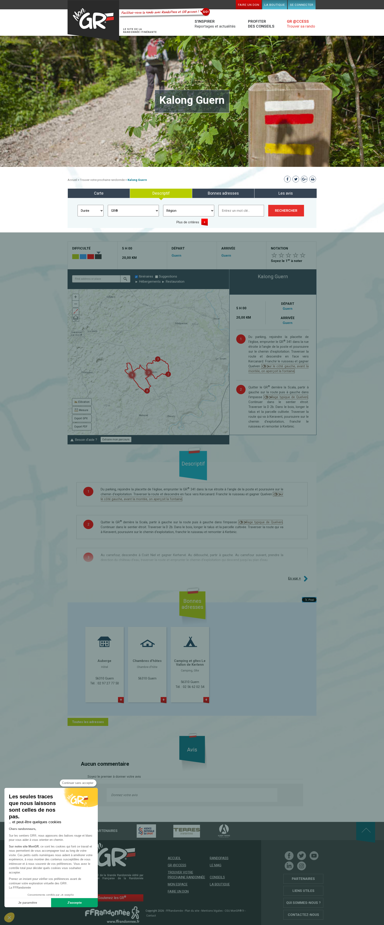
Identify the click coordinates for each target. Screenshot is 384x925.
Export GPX (81, 418)
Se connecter (301, 4)
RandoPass (219, 858)
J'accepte (74, 902)
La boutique (274, 4)
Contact (151, 915)
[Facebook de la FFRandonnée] (289, 855)
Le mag (215, 865)
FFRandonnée (174, 910)
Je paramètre (27, 902)
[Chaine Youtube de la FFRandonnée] (314, 855)
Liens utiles (303, 891)
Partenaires (303, 879)
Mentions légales (212, 910)
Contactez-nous (303, 915)
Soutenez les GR (112, 897)
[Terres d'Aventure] (179, 831)
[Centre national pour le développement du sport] (138, 831)
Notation (279, 248)
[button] (125, 279)
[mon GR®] (112, 854)
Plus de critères (187, 222)
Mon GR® (93, 20)
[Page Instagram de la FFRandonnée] (301, 865)
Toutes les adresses (88, 722)
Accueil (72, 180)
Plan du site (192, 910)
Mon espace (178, 884)
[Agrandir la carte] (75, 311)
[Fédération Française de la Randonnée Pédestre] (112, 914)
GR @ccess (177, 865)
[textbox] (96, 279)
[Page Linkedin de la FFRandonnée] (289, 865)
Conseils (217, 877)
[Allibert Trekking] (216, 831)
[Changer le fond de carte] (75, 318)
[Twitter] (301, 855)
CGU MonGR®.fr (234, 910)
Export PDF (80, 426)
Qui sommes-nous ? (303, 903)
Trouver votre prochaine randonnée (102, 180)
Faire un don (248, 4)
